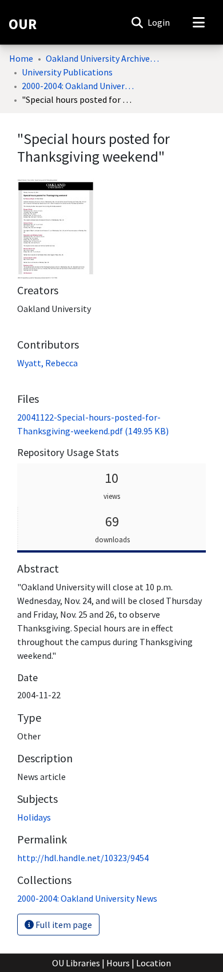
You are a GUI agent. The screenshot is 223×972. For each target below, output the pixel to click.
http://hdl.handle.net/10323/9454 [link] (83, 857)
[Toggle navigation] (198, 22)
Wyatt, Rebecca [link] (47, 363)
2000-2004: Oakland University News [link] (79, 85)
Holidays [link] (34, 817)
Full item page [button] (63, 924)
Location (153, 963)
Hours (118, 963)
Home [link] (21, 58)
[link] (87, 898)
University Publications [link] (67, 72)
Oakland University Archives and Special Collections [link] (103, 58)
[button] (137, 22)
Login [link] (159, 22)
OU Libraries (76, 963)
